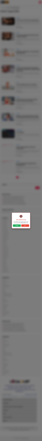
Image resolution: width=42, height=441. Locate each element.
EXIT (25, 225)
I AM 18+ (16, 225)
